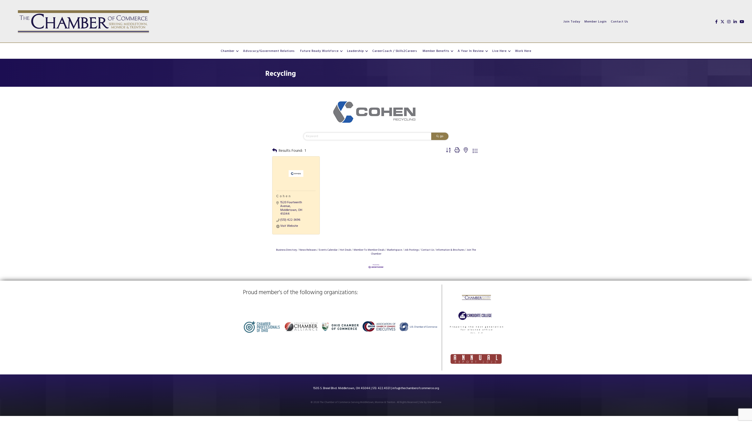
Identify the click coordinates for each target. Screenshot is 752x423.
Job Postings (411, 250)
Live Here (499, 51)
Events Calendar (328, 250)
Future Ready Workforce (319, 51)
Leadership (355, 51)
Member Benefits (436, 51)
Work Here (523, 51)
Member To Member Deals (368, 250)
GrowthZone (434, 402)
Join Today (571, 21)
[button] (274, 150)
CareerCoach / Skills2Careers (394, 51)
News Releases (307, 250)
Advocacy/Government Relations (269, 51)
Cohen (284, 196)
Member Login (595, 21)
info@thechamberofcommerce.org (415, 388)
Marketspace (394, 250)
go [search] (441, 136)
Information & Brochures (450, 250)
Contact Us (619, 21)
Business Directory (286, 250)
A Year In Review (471, 51)
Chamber (228, 51)
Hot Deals (345, 250)
